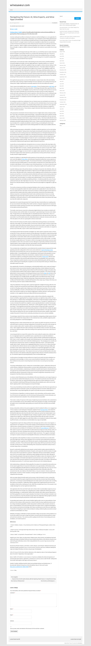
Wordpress (80, 643)
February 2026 (63, 65)
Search (61, 16)
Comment (12, 592)
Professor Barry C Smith (16, 32)
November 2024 (63, 99)
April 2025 (62, 88)
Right (45, 273)
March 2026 (62, 63)
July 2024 (61, 108)
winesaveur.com (20, 5)
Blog (15, 570)
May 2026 (62, 58)
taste (53, 86)
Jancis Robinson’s (45, 428)
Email (11, 615)
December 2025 (63, 69)
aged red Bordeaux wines (47, 249)
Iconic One (66, 643)
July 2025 (61, 81)
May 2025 (62, 85)
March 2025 (62, 90)
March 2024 (62, 118)
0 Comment (54, 22)
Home (11, 9)
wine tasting (34, 86)
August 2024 (62, 106)
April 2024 (62, 115)
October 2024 (62, 102)
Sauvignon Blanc (44, 409)
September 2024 (63, 104)
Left (49, 273)
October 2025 (62, 74)
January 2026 (62, 67)
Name (11, 608)
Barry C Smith (14, 29)
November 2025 (63, 72)
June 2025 (62, 83)
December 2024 (63, 97)
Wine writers (25, 159)
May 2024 (62, 113)
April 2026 (62, 60)
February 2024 (63, 120)
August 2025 (62, 79)
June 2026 (62, 56)
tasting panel (45, 256)
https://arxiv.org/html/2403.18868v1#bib (19, 566)
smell (50, 86)
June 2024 (62, 111)
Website (12, 620)
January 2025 (62, 95)
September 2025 (63, 76)
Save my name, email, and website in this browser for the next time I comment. (27, 628)
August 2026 (62, 51)
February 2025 (63, 92)
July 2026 (61, 53)
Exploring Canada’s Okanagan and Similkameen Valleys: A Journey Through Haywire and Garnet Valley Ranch (69, 33)
